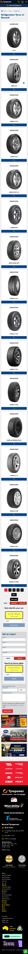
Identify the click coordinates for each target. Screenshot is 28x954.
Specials (4, 901)
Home (4, 11)
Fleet (3, 907)
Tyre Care (4, 881)
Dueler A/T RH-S (14, 404)
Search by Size (6, 877)
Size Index (4, 916)
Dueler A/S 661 (14, 298)
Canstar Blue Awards (7, 918)
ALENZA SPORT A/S (14, 192)
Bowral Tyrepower (15, 5)
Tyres (3, 873)
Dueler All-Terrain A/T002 (14, 440)
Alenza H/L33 (14, 156)
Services (4, 891)
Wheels (4, 885)
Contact (4, 903)
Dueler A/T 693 (14, 334)
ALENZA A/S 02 (14, 121)
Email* (4, 647)
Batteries (4, 893)
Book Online (6, 905)
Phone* (4, 642)
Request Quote (7, 711)
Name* (4, 637)
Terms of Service (20, 705)
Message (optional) (7, 693)
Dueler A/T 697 (14, 369)
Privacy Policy (9, 705)
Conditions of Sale (20, 950)
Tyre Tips (4, 883)
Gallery (4, 911)
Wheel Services (6, 899)
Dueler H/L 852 (14, 546)
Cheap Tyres (5, 922)
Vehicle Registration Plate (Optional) (8, 687)
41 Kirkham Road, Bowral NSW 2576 (14, 831)
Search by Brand (6, 879)
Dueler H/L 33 (14, 475)
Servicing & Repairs (7, 895)
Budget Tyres (5, 920)
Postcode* (5, 652)
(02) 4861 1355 (10, 835)
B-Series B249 (14, 227)
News (3, 909)
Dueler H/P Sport (14, 582)
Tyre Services (5, 897)
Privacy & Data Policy (10, 950)
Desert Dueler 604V (14, 263)
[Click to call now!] (18, 2)
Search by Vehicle (6, 875)
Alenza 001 (14, 86)
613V (14, 50)
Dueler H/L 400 (14, 511)
